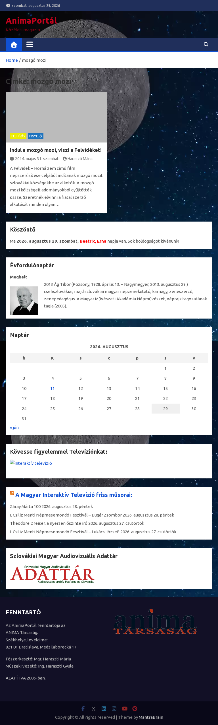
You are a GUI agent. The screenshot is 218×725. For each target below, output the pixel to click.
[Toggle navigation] (29, 44)
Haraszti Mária (80, 158)
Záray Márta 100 (25, 506)
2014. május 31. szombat (36, 158)
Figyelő (35, 136)
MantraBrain (151, 717)
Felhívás (18, 136)
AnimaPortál (31, 20)
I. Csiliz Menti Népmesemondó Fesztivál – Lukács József (65, 531)
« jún (14, 427)
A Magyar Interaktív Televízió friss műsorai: (73, 494)
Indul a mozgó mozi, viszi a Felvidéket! (56, 150)
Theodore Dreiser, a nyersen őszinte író (48, 523)
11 (52, 388)
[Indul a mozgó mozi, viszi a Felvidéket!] (56, 117)
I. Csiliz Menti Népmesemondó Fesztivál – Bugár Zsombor (66, 515)
